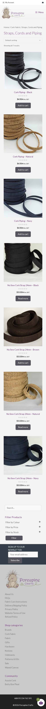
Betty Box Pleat (12, 684)
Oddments (10, 655)
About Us (9, 594)
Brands (8, 630)
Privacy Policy (11, 609)
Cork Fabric (15, 27)
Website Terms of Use (15, 613)
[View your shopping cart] (42, 2)
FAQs (7, 598)
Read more (23, 298)
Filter (14, 538)
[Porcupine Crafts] (13, 12)
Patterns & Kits (12, 659)
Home (6, 27)
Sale (7, 663)
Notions (8, 650)
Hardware (9, 646)
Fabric (8, 638)
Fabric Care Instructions (16, 601)
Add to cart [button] (23, 105)
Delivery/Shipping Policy (16, 605)
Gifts (7, 642)
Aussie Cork (10, 680)
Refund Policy (11, 616)
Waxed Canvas (12, 667)
